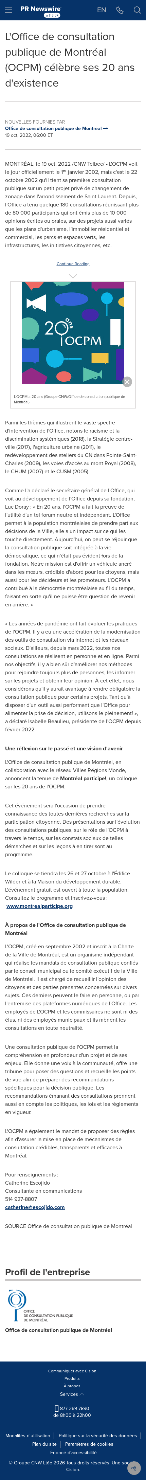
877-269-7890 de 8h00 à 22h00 (72, 1412)
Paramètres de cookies (89, 1444)
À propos (72, 1386)
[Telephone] (120, 10)
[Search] (137, 10)
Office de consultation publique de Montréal (58, 1330)
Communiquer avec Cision (72, 1371)
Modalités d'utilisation (27, 1435)
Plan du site (44, 1444)
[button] (73, 333)
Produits (72, 1378)
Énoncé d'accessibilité (73, 1452)
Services (69, 1394)
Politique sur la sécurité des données (98, 1435)
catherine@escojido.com (35, 1207)
